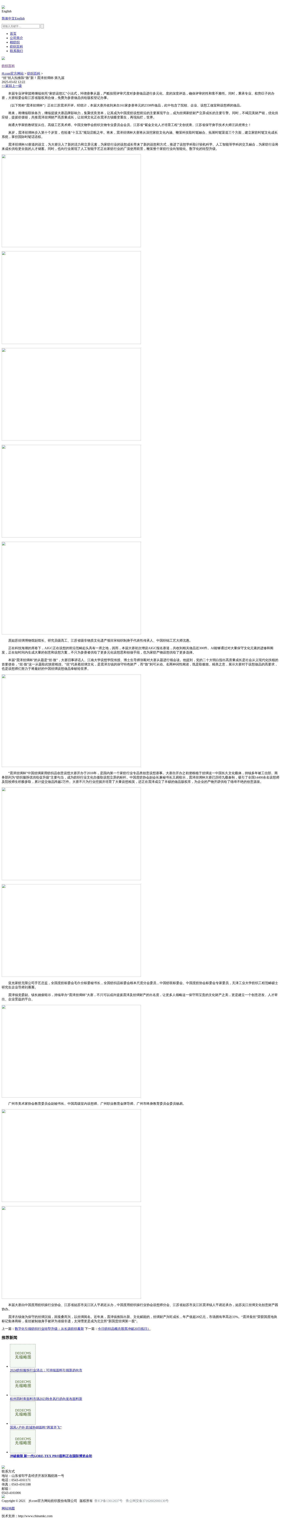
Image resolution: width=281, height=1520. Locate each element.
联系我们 (16, 51)
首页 (13, 33)
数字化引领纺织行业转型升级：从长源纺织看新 (49, 1328)
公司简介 (16, 38)
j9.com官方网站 (13, 73)
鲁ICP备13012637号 (108, 1501)
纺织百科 (16, 46)
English (20, 18)
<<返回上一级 (12, 86)
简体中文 (8, 18)
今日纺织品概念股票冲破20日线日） (124, 1328)
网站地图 (8, 1508)
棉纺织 (15, 42)
